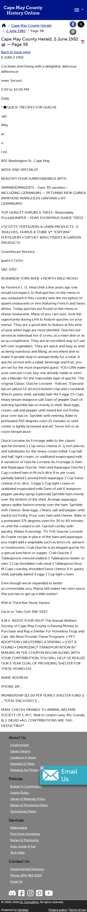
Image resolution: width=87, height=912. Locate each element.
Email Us (16, 881)
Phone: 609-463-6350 (26, 875)
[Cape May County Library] (3, 27)
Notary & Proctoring (24, 840)
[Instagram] (30, 893)
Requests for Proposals (26, 770)
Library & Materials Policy (28, 799)
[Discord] (13, 893)
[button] (78, 9)
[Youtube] (48, 893)
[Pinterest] (39, 893)
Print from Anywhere (25, 834)
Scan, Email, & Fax (22, 846)
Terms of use (77, 910)
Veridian (23, 910)
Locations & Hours (23, 757)
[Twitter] (81, 24)
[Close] (42, 768)
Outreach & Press (22, 764)
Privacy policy (58, 910)
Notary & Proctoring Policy (29, 805)
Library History (20, 751)
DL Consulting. (29, 902)
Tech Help (17, 853)
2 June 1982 (16, 31)
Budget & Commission (26, 786)
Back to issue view (16, 52)
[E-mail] (73, 32)
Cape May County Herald (31, 25)
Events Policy (19, 793)
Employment (19, 745)
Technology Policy (23, 811)
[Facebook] (73, 24)
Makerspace (18, 828)
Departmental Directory (27, 869)
